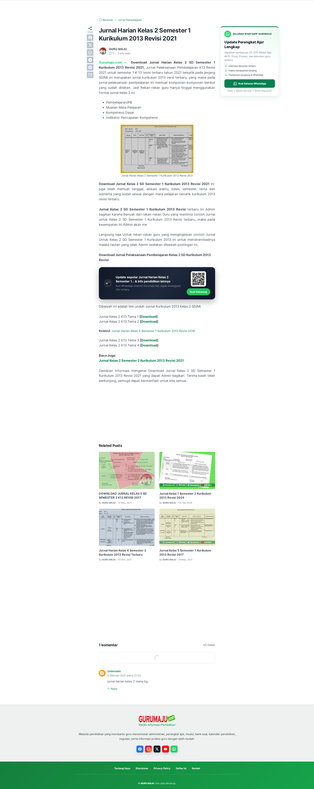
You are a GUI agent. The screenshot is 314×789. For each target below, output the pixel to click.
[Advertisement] (157, 413)
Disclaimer (142, 768)
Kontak (196, 768)
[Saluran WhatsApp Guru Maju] (174, 749)
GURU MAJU (147, 783)
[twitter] (90, 45)
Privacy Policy (162, 768)
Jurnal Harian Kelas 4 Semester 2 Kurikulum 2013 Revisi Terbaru (122, 552)
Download (148, 317)
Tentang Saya (122, 768)
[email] (90, 75)
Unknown (114, 671)
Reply (113, 688)
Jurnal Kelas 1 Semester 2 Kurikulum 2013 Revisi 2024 (185, 495)
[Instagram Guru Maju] (148, 749)
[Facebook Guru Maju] (139, 749)
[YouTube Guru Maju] (165, 749)
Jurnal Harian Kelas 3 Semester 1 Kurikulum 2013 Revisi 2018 (153, 331)
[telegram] (90, 60)
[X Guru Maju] (157, 749)
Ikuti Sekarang (198, 291)
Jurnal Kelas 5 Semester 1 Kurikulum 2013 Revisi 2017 (185, 552)
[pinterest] (90, 67)
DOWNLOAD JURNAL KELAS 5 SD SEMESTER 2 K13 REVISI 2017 (123, 495)
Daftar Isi (181, 768)
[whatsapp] (90, 52)
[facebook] (90, 37)
